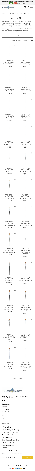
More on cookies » (21, 3)
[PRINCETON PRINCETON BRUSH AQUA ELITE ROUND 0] (9, 78)
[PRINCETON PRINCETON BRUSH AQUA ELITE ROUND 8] (9, 158)
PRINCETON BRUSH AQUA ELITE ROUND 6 (26, 142)
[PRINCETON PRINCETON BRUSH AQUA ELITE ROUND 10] (25, 158)
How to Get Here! (7, 435)
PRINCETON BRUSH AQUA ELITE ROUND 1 (26, 89)
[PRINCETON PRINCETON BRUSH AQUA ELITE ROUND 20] (9, 212)
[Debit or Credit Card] (24, 468)
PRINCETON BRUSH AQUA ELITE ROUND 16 (25, 196)
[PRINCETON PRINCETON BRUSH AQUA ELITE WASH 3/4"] (9, 353)
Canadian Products (8, 412)
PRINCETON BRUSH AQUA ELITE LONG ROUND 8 (25, 251)
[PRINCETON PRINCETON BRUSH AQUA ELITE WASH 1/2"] (25, 325)
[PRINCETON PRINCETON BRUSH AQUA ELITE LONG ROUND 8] (25, 239)
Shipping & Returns (8, 442)
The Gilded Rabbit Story (9, 450)
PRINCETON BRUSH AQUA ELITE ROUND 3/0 (26, 62)
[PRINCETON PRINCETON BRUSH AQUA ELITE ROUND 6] (25, 131)
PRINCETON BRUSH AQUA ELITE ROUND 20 (9, 223)
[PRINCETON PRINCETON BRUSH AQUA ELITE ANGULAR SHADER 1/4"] (25, 353)
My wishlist (5, 423)
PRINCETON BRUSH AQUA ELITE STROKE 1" (9, 307)
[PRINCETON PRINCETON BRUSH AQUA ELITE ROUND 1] (25, 78)
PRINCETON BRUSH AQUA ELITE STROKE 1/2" (9, 250)
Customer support (8, 445)
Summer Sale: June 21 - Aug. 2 (11, 430)
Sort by (19, 40)
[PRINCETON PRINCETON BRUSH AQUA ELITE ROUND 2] (9, 105)
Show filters (17, 36)
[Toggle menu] (31, 7)
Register (4, 418)
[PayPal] (21, 468)
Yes (11, 3)
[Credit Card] (10, 468)
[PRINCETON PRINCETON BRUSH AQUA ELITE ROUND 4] (9, 131)
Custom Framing (7, 437)
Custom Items (6, 409)
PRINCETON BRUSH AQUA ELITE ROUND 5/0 (9, 62)
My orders (5, 421)
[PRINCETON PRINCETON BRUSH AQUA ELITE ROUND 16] (25, 185)
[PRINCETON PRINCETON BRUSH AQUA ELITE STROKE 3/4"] (25, 268)
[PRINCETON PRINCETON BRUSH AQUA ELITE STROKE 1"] (9, 296)
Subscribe (27, 457)
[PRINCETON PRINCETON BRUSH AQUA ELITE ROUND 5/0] (9, 51)
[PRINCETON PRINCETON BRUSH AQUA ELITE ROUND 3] (25, 105)
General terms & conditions (10, 440)
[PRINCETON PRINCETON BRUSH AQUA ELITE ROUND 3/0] (25, 51)
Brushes (14, 13)
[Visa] (16, 468)
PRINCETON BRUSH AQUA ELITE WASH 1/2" (25, 336)
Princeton (20, 13)
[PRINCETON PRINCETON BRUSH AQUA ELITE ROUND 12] (9, 185)
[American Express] (18, 468)
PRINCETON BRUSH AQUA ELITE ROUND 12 (9, 196)
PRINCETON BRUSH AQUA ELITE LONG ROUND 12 (9, 280)
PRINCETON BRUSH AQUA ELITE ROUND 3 (26, 116)
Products (8, 13)
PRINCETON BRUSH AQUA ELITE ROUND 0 (9, 89)
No (15, 3)
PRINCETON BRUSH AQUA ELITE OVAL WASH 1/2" (26, 308)
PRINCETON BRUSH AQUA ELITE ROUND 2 (9, 116)
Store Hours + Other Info (10, 432)
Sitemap (4, 448)
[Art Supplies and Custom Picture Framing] (8, 7)
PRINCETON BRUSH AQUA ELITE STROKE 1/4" (25, 223)
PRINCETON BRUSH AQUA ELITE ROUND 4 (9, 142)
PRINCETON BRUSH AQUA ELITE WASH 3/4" (9, 364)
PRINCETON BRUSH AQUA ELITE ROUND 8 (9, 169)
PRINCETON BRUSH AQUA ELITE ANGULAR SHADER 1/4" (25, 365)
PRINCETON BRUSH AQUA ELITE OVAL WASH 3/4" (9, 337)
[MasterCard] (13, 468)
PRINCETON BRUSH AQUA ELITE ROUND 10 (25, 169)
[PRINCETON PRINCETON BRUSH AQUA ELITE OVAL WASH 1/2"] (25, 296)
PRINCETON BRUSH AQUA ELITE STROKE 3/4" (25, 279)
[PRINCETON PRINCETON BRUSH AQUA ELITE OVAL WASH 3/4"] (9, 325)
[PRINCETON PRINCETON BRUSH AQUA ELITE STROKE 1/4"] (25, 212)
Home (3, 13)
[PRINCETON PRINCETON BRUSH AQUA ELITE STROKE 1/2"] (9, 239)
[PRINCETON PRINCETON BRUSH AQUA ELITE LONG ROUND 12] (9, 268)
